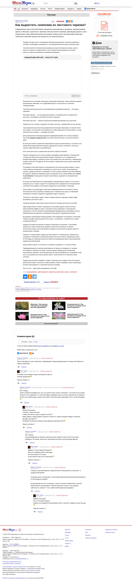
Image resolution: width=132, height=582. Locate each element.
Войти (98, 3)
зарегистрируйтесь (43, 346)
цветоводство (43, 272)
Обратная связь (110, 532)
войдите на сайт (58, 346)
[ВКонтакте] (67, 21)
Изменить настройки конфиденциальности (15, 578)
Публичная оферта (90, 538)
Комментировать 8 (32, 282)
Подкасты (70, 9)
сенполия (73, 272)
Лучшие (36, 341)
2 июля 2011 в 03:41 (39, 406)
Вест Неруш (23, 371)
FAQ (86, 532)
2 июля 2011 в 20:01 (44, 446)
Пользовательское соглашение (12, 563)
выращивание (32, 272)
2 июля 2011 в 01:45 (34, 371)
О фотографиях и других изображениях (14, 566)
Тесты (50, 9)
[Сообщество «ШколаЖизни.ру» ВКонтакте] (90, 9)
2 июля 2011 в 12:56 (34, 358)
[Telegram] (72, 21)
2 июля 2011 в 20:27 (50, 495)
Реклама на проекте (111, 529)
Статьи (42, 9)
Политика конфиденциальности (12, 561)
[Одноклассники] (69, 21)
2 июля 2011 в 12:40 (42, 431)
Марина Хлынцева (22, 358)
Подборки (34, 9)
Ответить (24, 367)
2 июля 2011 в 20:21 (48, 467)
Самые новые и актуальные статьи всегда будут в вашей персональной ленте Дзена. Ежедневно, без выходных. (103, 54)
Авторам (87, 535)
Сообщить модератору (47, 358)
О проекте (88, 529)
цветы (66, 272)
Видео (79, 9)
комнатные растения (56, 272)
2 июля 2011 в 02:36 (37, 387)
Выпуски (25, 9)
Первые (30, 341)
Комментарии (60, 9)
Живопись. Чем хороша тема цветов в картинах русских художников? (39, 306)
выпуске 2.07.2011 (35, 289)
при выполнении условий (32, 570)
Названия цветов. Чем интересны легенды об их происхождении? (76, 306)
